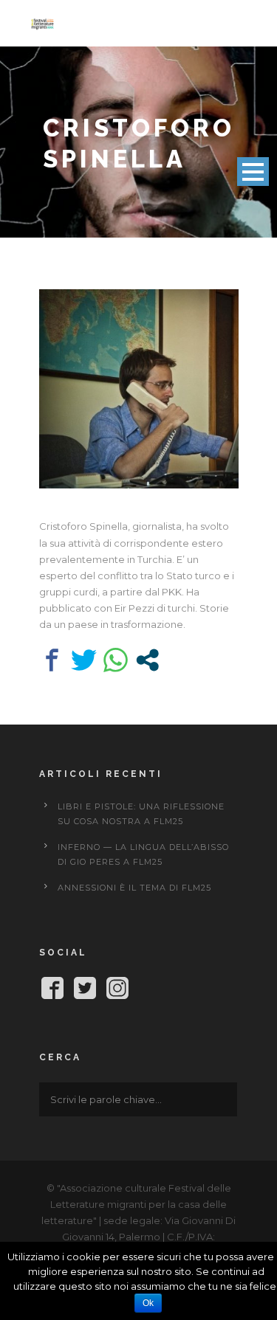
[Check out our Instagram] (117, 990)
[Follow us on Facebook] (52, 990)
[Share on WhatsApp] (116, 660)
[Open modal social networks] (147, 660)
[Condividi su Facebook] (52, 660)
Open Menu (253, 171)
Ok (148, 1303)
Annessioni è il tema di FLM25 (134, 887)
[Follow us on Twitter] (85, 990)
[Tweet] (84, 660)
